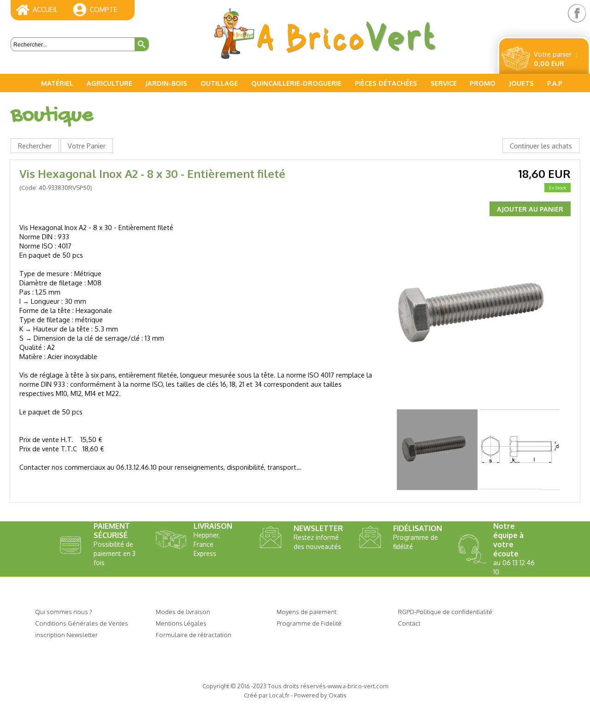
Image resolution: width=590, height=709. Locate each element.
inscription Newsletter (66, 634)
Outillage (219, 83)
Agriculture (109, 83)
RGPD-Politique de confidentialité (445, 611)
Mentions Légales (181, 623)
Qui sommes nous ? (63, 611)
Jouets (521, 83)
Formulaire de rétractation (193, 634)
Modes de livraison (183, 611)
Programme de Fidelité (309, 623)
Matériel (57, 83)
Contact (409, 623)
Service (444, 83)
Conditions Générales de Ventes (81, 623)
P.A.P (554, 83)
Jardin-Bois (166, 83)
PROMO (483, 83)
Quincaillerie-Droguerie (296, 83)
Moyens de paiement (306, 611)
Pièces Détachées (386, 83)
